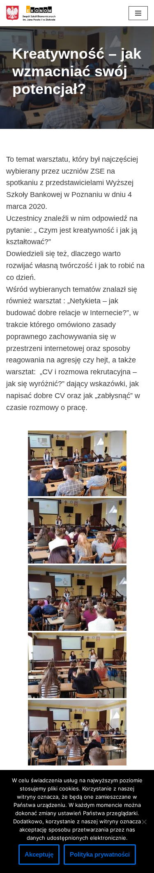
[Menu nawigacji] (138, 13)
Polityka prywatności (100, 854)
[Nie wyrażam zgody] (144, 822)
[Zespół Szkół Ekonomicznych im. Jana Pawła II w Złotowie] (30, 13)
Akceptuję (39, 854)
